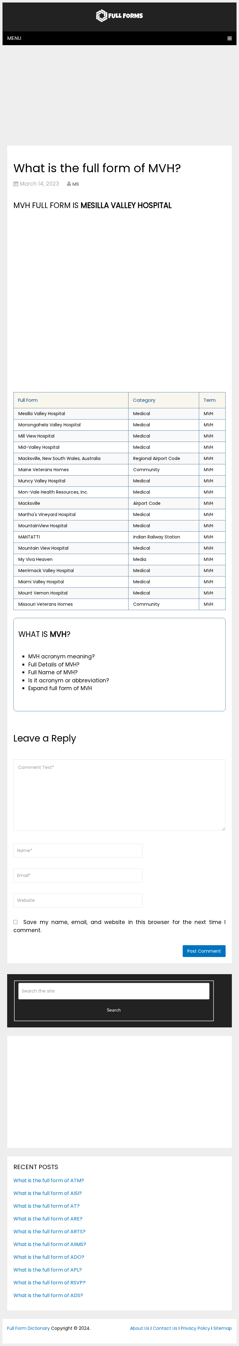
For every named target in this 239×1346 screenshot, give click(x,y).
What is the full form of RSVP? (49, 1282)
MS (76, 184)
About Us (139, 1328)
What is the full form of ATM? (48, 1180)
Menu (14, 38)
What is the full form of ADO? (48, 1257)
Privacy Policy (195, 1328)
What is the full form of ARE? (47, 1218)
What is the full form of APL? (47, 1269)
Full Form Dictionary (28, 1328)
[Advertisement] (119, 95)
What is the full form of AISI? (47, 1193)
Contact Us (165, 1328)
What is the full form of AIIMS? (49, 1244)
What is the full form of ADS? (48, 1295)
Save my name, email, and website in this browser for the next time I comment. (119, 926)
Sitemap (222, 1328)
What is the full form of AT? (46, 1206)
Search (114, 1009)
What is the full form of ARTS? (49, 1231)
